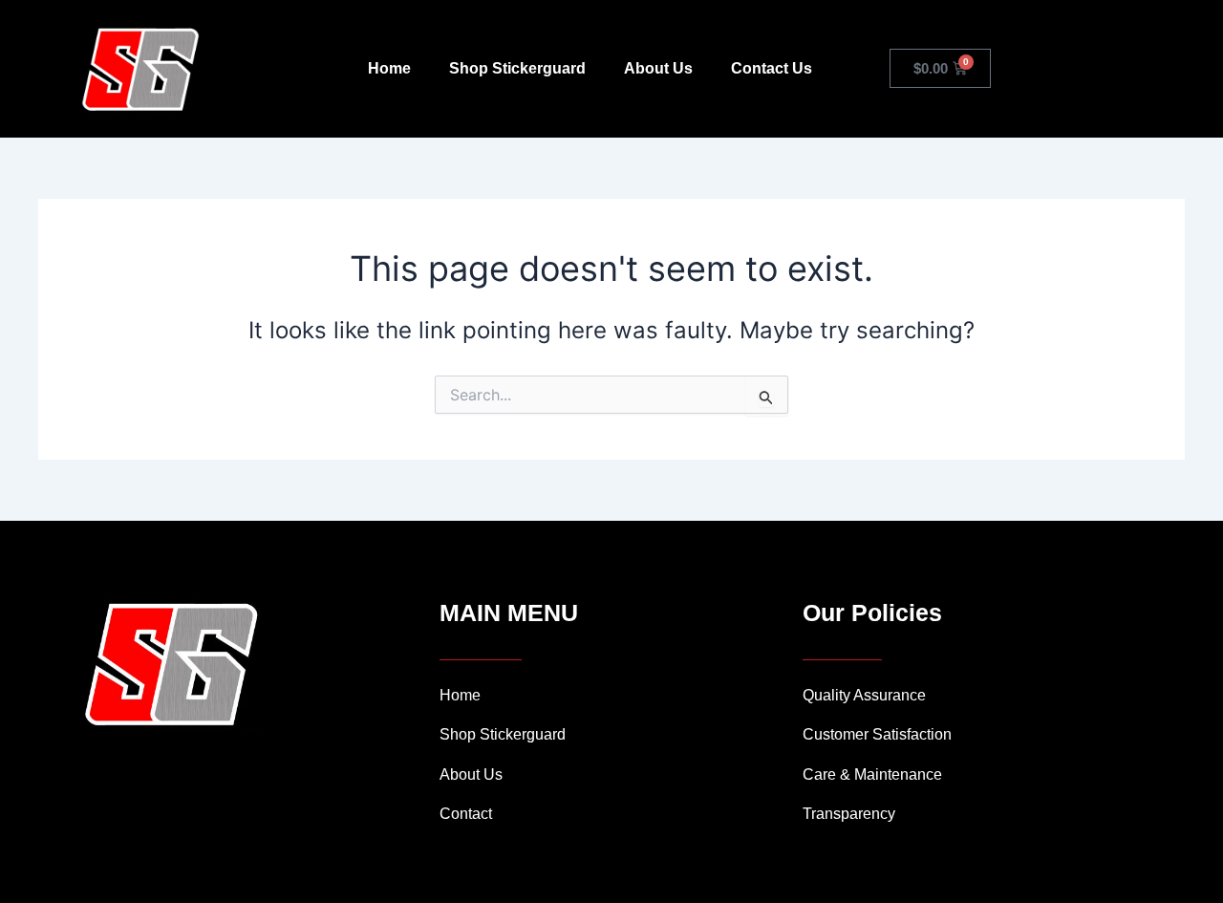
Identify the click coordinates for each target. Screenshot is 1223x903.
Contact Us (771, 68)
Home (389, 68)
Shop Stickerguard (517, 68)
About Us (658, 68)
